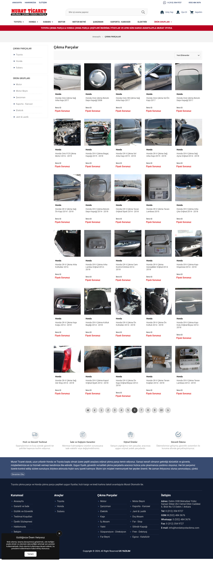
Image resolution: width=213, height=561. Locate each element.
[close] (59, 533)
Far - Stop (137, 521)
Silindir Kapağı (139, 526)
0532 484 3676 (195, 2)
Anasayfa (17, 2)
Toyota (18, 22)
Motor (61, 22)
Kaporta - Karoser (120, 22)
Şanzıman (98, 22)
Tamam (30, 554)
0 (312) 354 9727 (174, 2)
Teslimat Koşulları (23, 516)
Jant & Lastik (22, 117)
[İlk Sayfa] (88, 410)
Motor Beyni (79, 22)
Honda (32, 22)
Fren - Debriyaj (139, 531)
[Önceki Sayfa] (95, 410)
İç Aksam (105, 521)
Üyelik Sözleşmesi (23, 521)
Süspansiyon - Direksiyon (113, 531)
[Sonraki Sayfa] (168, 410)
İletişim (43, 2)
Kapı (102, 516)
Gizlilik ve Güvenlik (23, 511)
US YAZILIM (124, 551)
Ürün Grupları (162, 22)
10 (161, 410)
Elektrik (142, 22)
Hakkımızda (30, 2)
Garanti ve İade (21, 506)
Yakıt (102, 526)
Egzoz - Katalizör (141, 536)
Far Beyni (105, 536)
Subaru (47, 22)
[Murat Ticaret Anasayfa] (29, 12)
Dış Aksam (137, 516)
